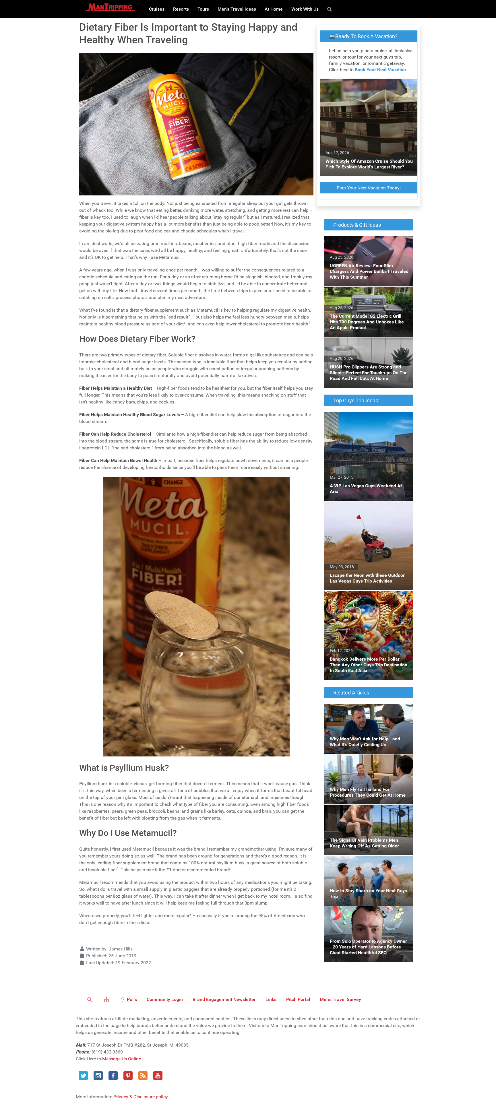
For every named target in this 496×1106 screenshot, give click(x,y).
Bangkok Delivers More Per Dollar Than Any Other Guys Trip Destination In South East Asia (368, 601)
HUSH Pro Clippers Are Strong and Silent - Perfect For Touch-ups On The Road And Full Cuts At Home (366, 347)
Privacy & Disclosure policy (140, 1096)
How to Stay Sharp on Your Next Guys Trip (366, 859)
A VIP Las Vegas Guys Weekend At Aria (363, 415)
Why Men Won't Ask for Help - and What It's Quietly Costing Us (367, 711)
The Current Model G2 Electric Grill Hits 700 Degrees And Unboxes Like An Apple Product (367, 297)
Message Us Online (121, 1059)
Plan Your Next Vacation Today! (369, 188)
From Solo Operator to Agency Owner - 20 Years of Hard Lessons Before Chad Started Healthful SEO (368, 916)
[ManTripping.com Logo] (110, 7)
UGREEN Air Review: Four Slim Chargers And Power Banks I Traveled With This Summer (364, 246)
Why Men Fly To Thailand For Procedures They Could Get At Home (365, 761)
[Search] (330, 9)
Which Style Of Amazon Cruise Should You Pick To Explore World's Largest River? (368, 85)
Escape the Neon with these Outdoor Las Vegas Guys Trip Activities (365, 508)
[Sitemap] (107, 999)
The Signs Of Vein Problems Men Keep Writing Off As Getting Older (363, 812)
